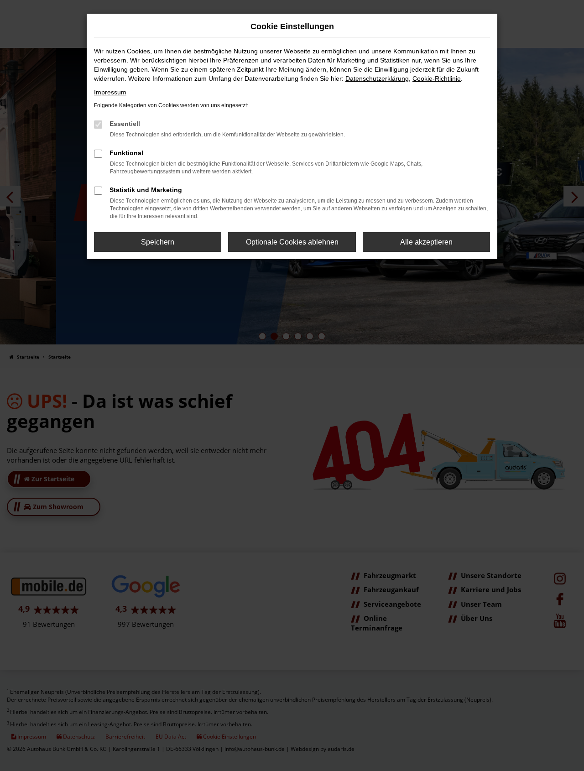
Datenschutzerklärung (377, 78)
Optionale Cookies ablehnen (292, 242)
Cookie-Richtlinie (436, 78)
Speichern (157, 242)
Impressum (110, 92)
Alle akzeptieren (426, 242)
